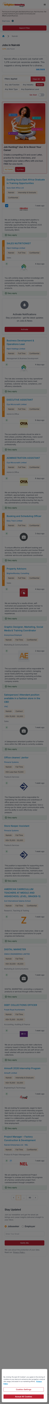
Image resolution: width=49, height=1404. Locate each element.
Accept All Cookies (23, 1396)
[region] (24, 1385)
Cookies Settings (23, 1389)
